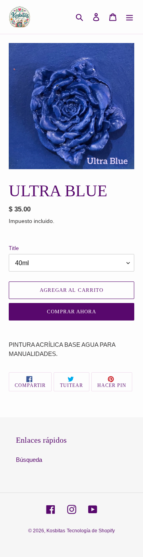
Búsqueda (29, 459)
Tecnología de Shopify (91, 531)
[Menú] (129, 16)
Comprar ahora (72, 312)
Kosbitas (55, 531)
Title (14, 248)
